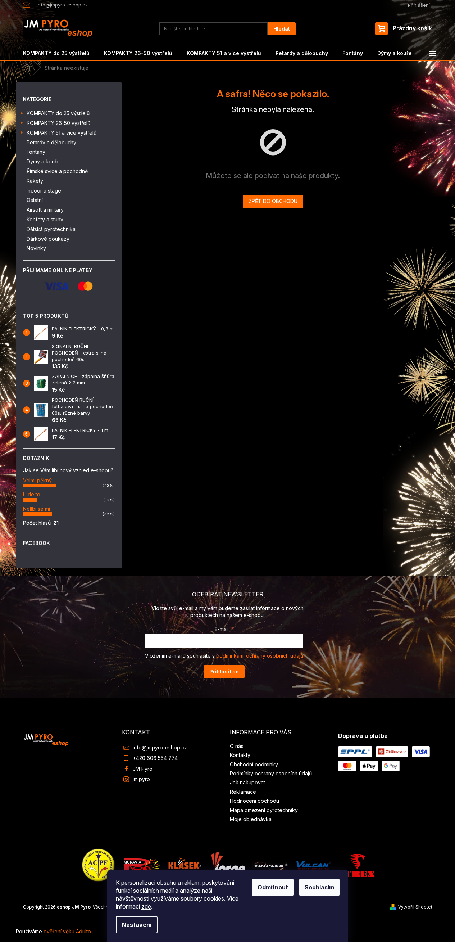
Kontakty (240, 755)
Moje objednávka (251, 819)
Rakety (35, 181)
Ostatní (35, 200)
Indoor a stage (44, 191)
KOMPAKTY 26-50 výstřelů (58, 123)
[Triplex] (270, 865)
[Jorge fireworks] (227, 865)
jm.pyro (141, 779)
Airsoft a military (45, 210)
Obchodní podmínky (254, 764)
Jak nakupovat (247, 782)
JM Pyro (143, 769)
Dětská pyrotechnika (51, 229)
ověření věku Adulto (67, 931)
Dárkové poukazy (48, 239)
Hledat (281, 29)
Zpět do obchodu (273, 201)
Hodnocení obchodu (254, 801)
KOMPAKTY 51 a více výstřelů (61, 133)
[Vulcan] (314, 865)
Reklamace (243, 792)
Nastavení (136, 924)
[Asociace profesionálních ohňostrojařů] (99, 865)
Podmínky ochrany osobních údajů (271, 773)
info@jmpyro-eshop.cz (160, 747)
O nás (237, 746)
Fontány (36, 152)
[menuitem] (56, 53)
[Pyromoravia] (142, 865)
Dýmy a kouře (43, 161)
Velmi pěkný (37, 480)
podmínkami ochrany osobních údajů (259, 656)
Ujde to (31, 494)
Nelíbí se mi (36, 509)
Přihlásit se (224, 671)
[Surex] (357, 865)
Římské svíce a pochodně (57, 171)
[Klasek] (185, 865)
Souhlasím (319, 887)
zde (146, 906)
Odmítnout (273, 887)
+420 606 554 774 (155, 758)
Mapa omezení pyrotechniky (264, 810)
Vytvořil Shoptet (415, 907)
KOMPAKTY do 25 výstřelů (58, 113)
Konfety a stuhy (45, 219)
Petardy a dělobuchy (51, 142)
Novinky (36, 248)
